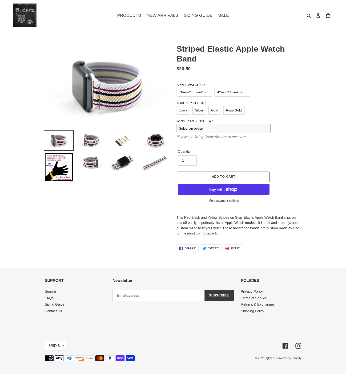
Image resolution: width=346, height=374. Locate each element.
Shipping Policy (252, 311)
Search (50, 291)
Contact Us (53, 311)
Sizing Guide (54, 304)
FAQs (49, 298)
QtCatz (270, 358)
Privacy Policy (252, 291)
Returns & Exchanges (258, 304)
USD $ (54, 346)
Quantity (184, 151)
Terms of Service (254, 298)
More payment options (224, 200)
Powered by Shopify (288, 358)
